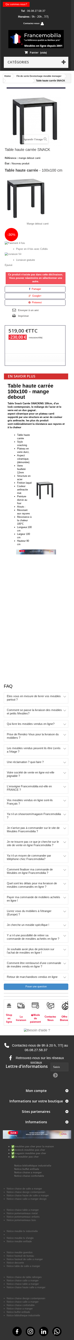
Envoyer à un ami (28, 310)
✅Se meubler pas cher (25, 1156)
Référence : (11, 158)
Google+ (36, 295)
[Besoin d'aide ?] (37, 1030)
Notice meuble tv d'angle (20, 1238)
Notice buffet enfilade (26, 1169)
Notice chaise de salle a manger (24, 1188)
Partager (36, 289)
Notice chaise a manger (28, 1172)
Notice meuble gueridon (19, 1252)
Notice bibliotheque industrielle (23, 1315)
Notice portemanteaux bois (21, 1220)
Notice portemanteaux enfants (23, 1216)
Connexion (53, 23)
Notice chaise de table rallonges (24, 1277)
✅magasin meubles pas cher (28, 1153)
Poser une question (36, 986)
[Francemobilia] (36, 38)
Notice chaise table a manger (23, 1283)
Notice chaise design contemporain (26, 1192)
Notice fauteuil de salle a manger (25, 1259)
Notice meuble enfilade (19, 1241)
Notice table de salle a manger (23, 1266)
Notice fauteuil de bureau (20, 1255)
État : (8, 163)
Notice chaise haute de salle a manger (28, 1195)
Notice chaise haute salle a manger (26, 1287)
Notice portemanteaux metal (22, 1213)
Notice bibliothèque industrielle (32, 1165)
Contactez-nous (31, 23)
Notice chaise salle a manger (23, 1280)
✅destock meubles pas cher (28, 1149)
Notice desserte (15, 1262)
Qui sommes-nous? (16, 4)
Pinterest (36, 302)
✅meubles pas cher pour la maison (32, 1146)
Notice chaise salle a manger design (26, 1198)
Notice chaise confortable (29, 1175)
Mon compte (36, 1090)
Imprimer (23, 316)
